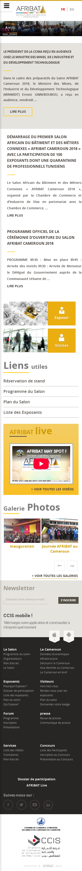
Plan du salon (11, 699)
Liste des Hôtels (13, 750)
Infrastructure (49, 658)
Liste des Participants (53, 750)
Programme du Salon (24, 391)
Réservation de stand (24, 381)
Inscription (10, 722)
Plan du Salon (16, 401)
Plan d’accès (11, 663)
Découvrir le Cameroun (55, 663)
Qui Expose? (11, 704)
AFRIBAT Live (36, 785)
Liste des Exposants (22, 412)
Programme (11, 718)
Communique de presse (55, 722)
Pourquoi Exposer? (15, 686)
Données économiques (54, 654)
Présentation (11, 727)
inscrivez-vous (49, 686)
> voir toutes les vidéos (52, 489)
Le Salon (8, 667)
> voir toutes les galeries (55, 576)
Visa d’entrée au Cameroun (57, 667)
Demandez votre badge (55, 704)
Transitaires (10, 754)
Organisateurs (12, 658)
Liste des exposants (15, 695)
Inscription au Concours (55, 754)
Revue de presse (50, 718)
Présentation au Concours (56, 759)
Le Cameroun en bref (53, 672)
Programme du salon (16, 654)
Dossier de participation (18, 690)
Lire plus (32, 111)
